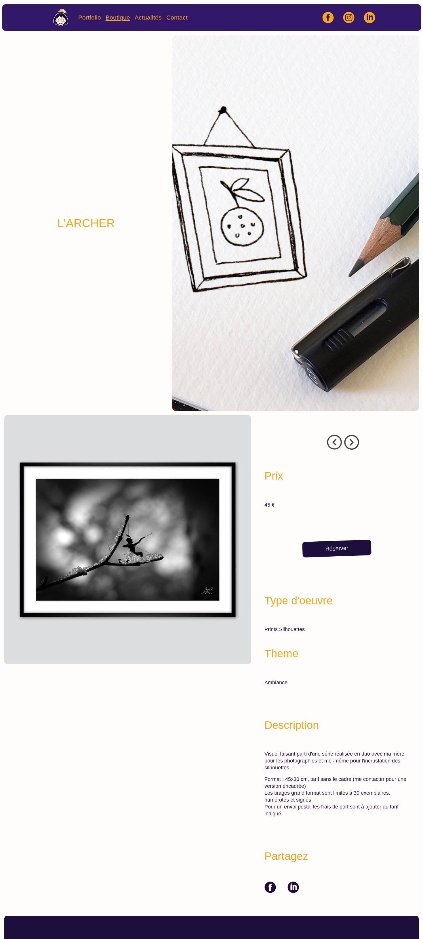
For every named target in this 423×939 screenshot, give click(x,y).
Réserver (336, 548)
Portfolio (89, 17)
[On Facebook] (270, 887)
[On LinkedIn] (293, 887)
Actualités (148, 17)
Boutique (118, 17)
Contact (177, 17)
